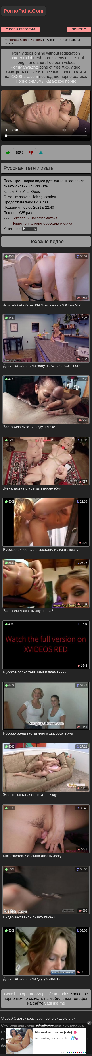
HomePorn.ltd (20, 58)
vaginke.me (54, 1003)
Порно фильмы (30, 81)
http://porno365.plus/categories (41, 994)
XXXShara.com (24, 76)
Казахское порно (60, 81)
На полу (29, 229)
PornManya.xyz (24, 67)
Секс (8, 994)
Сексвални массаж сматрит (34, 218)
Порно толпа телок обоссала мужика (41, 223)
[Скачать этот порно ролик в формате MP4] (41, 153)
